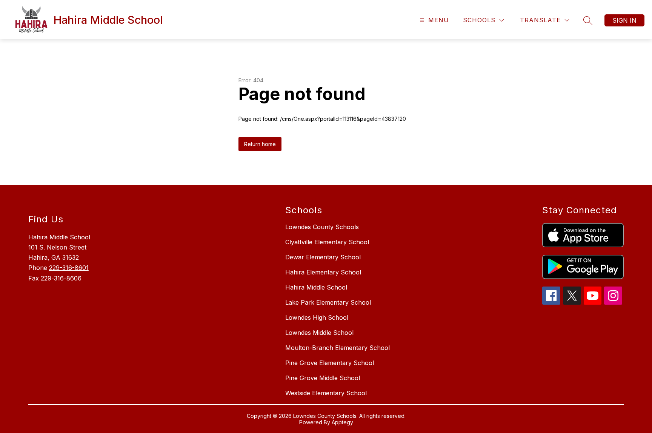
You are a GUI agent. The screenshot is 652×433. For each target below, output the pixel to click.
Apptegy (342, 422)
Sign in (624, 20)
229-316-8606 (61, 278)
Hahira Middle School (316, 287)
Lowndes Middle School (319, 332)
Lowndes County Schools (322, 227)
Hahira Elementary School (323, 272)
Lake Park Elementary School (328, 302)
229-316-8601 (69, 267)
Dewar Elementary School (323, 257)
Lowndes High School (316, 317)
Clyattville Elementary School (327, 242)
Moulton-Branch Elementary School (337, 347)
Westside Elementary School (326, 393)
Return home (260, 144)
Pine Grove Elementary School (329, 363)
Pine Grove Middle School (322, 378)
